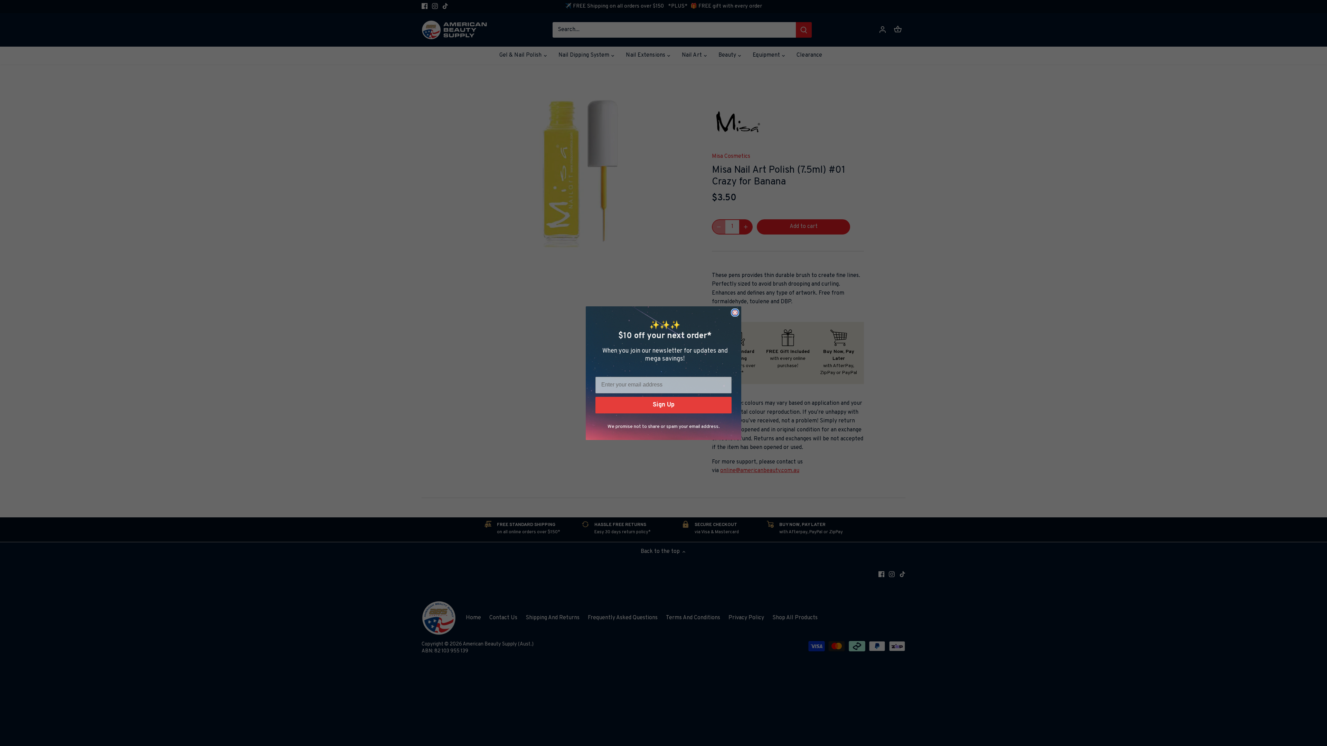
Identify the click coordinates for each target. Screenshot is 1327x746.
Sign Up (664, 405)
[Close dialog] (735, 312)
